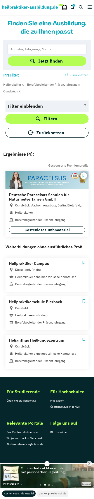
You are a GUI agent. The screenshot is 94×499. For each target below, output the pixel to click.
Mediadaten (57, 400)
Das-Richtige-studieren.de (22, 432)
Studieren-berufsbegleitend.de (25, 444)
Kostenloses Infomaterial (19, 493)
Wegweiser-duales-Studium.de (25, 438)
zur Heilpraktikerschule (52, 493)
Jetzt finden (50, 61)
